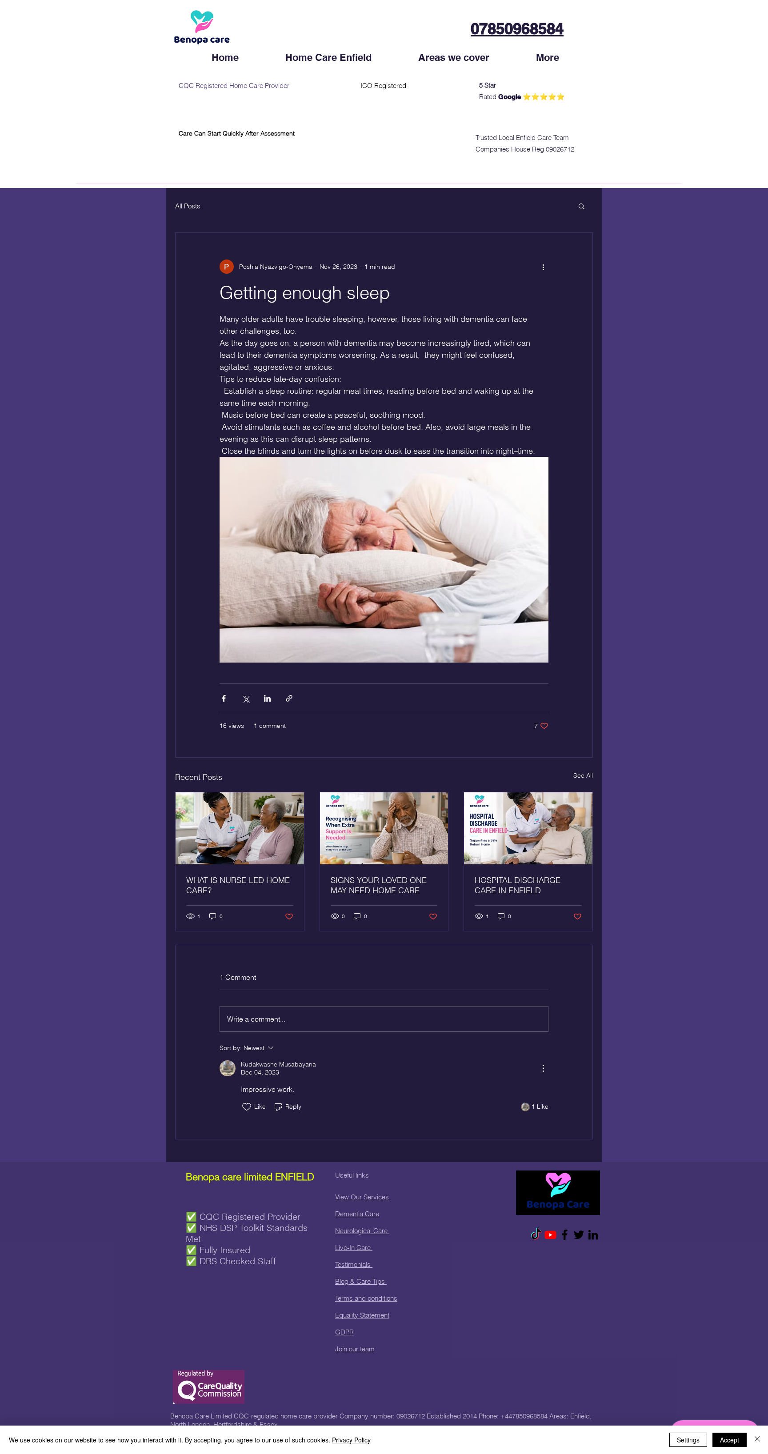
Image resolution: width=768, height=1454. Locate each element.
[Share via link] (289, 698)
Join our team (355, 1349)
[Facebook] (565, 1235)
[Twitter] (579, 1235)
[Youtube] (550, 1235)
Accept (729, 1439)
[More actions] (543, 266)
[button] (581, 205)
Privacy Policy (351, 1439)
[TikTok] (536, 1235)
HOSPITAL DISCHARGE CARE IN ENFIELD (517, 885)
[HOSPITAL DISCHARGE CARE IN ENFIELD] (528, 828)
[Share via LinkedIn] (267, 698)
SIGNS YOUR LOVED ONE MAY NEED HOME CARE (379, 885)
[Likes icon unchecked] (246, 1107)
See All (583, 775)
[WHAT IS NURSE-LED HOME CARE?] (240, 828)
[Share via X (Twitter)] (245, 698)
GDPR (344, 1332)
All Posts (187, 206)
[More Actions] (543, 1068)
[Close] (757, 1440)
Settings (688, 1439)
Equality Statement (362, 1315)
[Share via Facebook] (224, 698)
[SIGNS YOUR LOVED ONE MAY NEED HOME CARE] (384, 828)
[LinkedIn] (593, 1235)
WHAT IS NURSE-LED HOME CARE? (238, 885)
